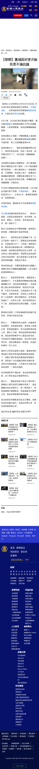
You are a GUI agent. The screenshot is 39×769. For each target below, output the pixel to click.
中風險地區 (23, 191)
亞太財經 (15, 620)
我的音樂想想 (22, 683)
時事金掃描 (29, 599)
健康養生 (28, 626)
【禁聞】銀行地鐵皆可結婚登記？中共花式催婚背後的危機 (13, 444)
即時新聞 (30, 578)
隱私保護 (32, 733)
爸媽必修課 (15, 643)
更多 (3, 751)
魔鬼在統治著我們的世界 (23, 700)
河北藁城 (5, 213)
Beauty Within (22, 669)
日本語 (27, 536)
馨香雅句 (14, 638)
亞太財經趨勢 (16, 618)
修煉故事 (18, 722)
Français (12, 536)
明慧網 (4, 749)
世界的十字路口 (30, 615)
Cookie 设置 (19, 766)
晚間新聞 (15, 601)
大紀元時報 (25, 743)
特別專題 (19, 686)
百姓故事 (18, 716)
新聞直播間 (18, 15)
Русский (20, 536)
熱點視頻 (22, 578)
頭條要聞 (13, 578)
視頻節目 (9, 50)
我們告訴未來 (20, 689)
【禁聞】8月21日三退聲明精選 (32, 442)
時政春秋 (28, 601)
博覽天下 (22, 581)
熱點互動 (28, 596)
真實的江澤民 (20, 705)
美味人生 (21, 666)
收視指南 (23, 733)
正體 (31, 2)
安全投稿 (14, 736)
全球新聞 (15, 593)
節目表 (24, 551)
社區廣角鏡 (15, 615)
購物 (27, 560)
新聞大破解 (29, 607)
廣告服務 (23, 736)
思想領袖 (28, 604)
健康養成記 (28, 638)
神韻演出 (13, 583)
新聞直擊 (15, 604)
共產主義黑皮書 (20, 714)
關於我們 (14, 733)
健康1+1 (27, 630)
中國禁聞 (24, 50)
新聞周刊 (15, 607)
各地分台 (25, 2)
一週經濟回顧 (16, 612)
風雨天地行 (19, 711)
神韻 (12, 2)
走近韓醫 (27, 643)
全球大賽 (22, 583)
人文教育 (15, 626)
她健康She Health (30, 632)
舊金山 (13, 533)
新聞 (12, 567)
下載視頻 (5, 98)
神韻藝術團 (15, 743)
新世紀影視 (27, 749)
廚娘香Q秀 (21, 674)
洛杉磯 (24, 530)
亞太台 (20, 533)
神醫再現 (27, 641)
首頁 (2, 50)
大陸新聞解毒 (29, 620)
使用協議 (5, 736)
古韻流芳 (14, 635)
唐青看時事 (29, 612)
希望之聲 (14, 746)
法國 (8, 533)
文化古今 (14, 646)
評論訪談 (29, 590)
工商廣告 (18, 725)
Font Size (20, 94)
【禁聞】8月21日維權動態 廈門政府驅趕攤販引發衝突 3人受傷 (32, 461)
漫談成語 (14, 641)
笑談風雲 (14, 632)
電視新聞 (17, 50)
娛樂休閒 (21, 652)
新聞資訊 (20, 548)
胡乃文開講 (28, 635)
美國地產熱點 (15, 649)
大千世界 (21, 672)
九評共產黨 (19, 703)
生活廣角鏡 (21, 655)
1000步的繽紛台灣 (23, 678)
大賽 (18, 2)
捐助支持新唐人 (17, 560)
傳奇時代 (18, 692)
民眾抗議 (17, 114)
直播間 (13, 555)
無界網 (19, 749)
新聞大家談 (29, 593)
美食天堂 (21, 663)
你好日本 (21, 658)
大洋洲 (30, 530)
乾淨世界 (5, 746)
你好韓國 (21, 661)
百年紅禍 (18, 708)
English (4, 536)
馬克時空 (28, 618)
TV (27, 15)
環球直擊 (15, 596)
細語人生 (28, 623)
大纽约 (11, 530)
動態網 (11, 749)
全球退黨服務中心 (26, 746)
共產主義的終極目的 (22, 697)
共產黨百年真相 (20, 695)
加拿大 (17, 530)
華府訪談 (15, 610)
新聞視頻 (16, 590)
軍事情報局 (29, 610)
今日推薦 (13, 581)
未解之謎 (14, 630)
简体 (36, 2)
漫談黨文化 (19, 719)
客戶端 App (6, 739)
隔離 (7, 124)
